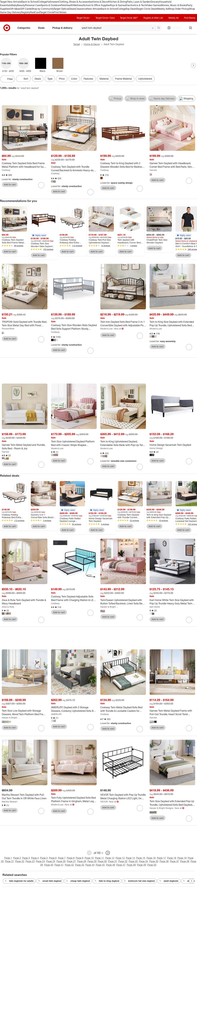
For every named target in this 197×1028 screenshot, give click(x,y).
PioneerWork (8, 328)
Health (69, 5)
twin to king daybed (109, 881)
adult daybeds (171, 881)
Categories (23, 27)
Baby (14, 5)
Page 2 (17, 857)
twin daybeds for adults (21, 881)
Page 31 (112, 861)
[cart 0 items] (190, 27)
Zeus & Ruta (8, 606)
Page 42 (69, 864)
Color (74, 78)
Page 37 (174, 861)
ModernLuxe (106, 328)
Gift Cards (25, 8)
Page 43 (79, 864)
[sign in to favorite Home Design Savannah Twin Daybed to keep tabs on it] (189, 461)
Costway (6, 170)
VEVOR (104, 801)
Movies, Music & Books (174, 5)
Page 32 (122, 861)
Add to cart (10, 184)
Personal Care (33, 5)
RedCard (35, 12)
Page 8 (70, 857)
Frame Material (123, 78)
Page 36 (164, 861)
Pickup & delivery (62, 27)
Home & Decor (100, 1)
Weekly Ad (163, 8)
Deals (72, 8)
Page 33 (133, 861)
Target (76, 44)
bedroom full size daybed (141, 881)
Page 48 (131, 864)
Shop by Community (42, 8)
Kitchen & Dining (117, 1)
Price (62, 78)
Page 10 (89, 857)
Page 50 (151, 864)
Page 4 (35, 857)
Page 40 (48, 864)
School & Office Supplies (96, 5)
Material (104, 78)
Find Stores (60, 12)
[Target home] (6, 28)
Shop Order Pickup (179, 8)
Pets (63, 5)
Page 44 (89, 864)
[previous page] (89, 852)
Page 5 (44, 857)
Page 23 (30, 861)
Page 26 (61, 861)
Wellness (78, 5)
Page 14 (130, 857)
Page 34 (143, 861)
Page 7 (62, 857)
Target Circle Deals (146, 8)
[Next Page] (193, 65)
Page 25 (50, 861)
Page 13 (120, 857)
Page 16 (151, 857)
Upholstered (145, 78)
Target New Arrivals (10, 1)
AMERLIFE (56, 714)
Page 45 (100, 864)
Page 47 (120, 864)
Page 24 (40, 861)
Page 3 (26, 857)
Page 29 (91, 861)
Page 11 (99, 857)
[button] (39, 235)
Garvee (153, 170)
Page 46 (110, 864)
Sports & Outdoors (51, 5)
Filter (10, 79)
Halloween (52, 1)
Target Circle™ (83, 17)
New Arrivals (94, 8)
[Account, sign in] (175, 27)
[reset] (152, 28)
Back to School (29, 1)
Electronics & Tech (136, 5)
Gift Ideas (15, 8)
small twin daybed (51, 881)
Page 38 (184, 861)
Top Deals (131, 8)
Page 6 (53, 857)
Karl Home (155, 606)
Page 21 (9, 861)
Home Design (156, 448)
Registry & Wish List (153, 17)
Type (49, 78)
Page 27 (71, 861)
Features (88, 78)
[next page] (107, 852)
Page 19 (182, 857)
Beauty (21, 5)
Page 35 (153, 861)
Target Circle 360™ (129, 17)
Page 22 (19, 861)
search (159, 28)
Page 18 (171, 857)
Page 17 (161, 857)
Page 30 (102, 861)
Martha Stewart (9, 801)
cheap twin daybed (80, 881)
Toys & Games (118, 5)
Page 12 (109, 857)
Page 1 (8, 857)
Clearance (81, 8)
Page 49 (141, 864)
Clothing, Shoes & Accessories (75, 1)
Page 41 (59, 864)
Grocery (155, 1)
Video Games (153, 5)
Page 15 (140, 857)
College (42, 1)
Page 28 (81, 861)
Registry (25, 12)
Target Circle (47, 12)
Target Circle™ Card (105, 17)
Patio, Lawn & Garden (139, 1)
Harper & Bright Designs (109, 606)
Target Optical (61, 8)
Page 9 (79, 857)
